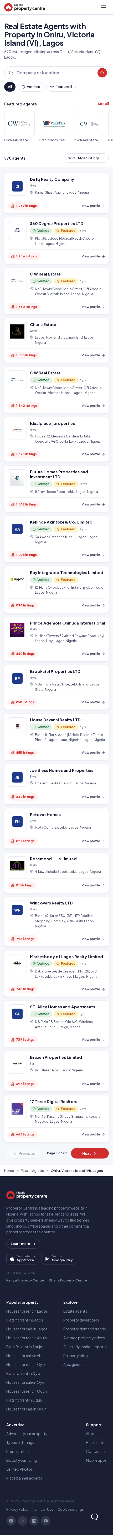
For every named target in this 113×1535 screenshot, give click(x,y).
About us (93, 1433)
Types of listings (20, 1442)
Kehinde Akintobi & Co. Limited (61, 521)
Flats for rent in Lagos (24, 1320)
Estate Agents (32, 1170)
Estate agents (75, 1311)
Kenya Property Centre (25, 1280)
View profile (91, 206)
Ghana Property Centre (67, 1280)
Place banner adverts (24, 1478)
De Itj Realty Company (52, 179)
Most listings (84, 158)
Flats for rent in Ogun (24, 1400)
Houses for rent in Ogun (26, 1391)
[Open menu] (103, 7)
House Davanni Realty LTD (55, 719)
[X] (22, 1521)
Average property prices (84, 1337)
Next (86, 1153)
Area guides (73, 1364)
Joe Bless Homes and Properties (61, 770)
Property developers (81, 1320)
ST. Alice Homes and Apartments (62, 1006)
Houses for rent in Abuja (26, 1337)
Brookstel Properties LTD (55, 671)
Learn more (20, 1243)
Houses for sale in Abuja (26, 1355)
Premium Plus (17, 1451)
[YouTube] (45, 1521)
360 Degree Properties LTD (56, 223)
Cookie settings (71, 1509)
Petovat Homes (45, 814)
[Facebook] (11, 1521)
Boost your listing (21, 1460)
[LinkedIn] (34, 1521)
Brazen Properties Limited (56, 1057)
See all (103, 104)
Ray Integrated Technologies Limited (66, 572)
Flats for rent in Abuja (24, 1346)
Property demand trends (84, 1328)
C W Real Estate (45, 273)
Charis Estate (43, 324)
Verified (33, 87)
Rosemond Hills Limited (53, 858)
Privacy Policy (17, 1509)
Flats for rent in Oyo (23, 1373)
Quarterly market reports (85, 1346)
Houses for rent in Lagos (27, 1311)
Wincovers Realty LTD (51, 902)
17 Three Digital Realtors (53, 1101)
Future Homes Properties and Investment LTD (59, 474)
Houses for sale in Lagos (27, 1328)
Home (9, 1170)
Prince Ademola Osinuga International (67, 622)
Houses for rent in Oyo (25, 1364)
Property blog (75, 1355)
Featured (63, 87)
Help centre (96, 1442)
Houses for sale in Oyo (25, 1382)
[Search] (102, 72)
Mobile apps (96, 1460)
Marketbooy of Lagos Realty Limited (66, 956)
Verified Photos (19, 1469)
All (10, 87)
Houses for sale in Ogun (26, 1409)
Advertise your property (27, 1433)
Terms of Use (43, 1509)
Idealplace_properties (52, 423)
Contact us (95, 1451)
